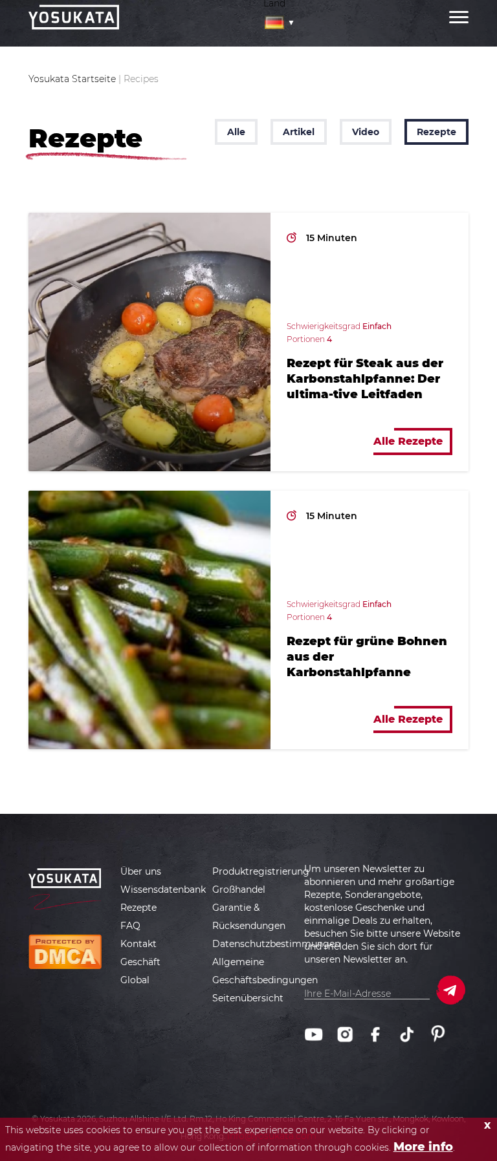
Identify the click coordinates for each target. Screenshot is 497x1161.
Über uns (140, 871)
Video (365, 132)
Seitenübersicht (247, 998)
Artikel (299, 132)
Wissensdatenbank (163, 889)
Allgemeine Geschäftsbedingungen (265, 971)
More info (423, 1147)
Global (134, 980)
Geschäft (140, 962)
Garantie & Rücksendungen (248, 917)
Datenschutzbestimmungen (276, 944)
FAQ (130, 926)
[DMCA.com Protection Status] (65, 951)
